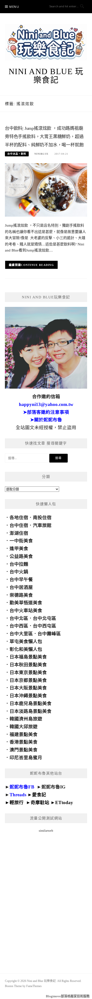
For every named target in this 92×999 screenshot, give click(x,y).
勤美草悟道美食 (26, 602)
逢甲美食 (19, 548)
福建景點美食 (24, 734)
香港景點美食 (24, 742)
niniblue (41, 153)
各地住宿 (19, 517)
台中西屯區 (44, 625)
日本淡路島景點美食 (31, 711)
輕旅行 (17, 802)
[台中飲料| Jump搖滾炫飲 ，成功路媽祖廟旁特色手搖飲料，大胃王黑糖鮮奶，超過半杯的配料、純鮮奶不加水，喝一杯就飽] (46, 190)
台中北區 (19, 618)
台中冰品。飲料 (16, 153)
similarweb (46, 830)
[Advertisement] (46, 897)
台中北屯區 (44, 618)
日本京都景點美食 (28, 680)
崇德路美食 (21, 595)
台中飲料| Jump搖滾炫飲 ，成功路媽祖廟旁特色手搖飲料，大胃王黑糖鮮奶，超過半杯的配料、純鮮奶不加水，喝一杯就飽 (44, 136)
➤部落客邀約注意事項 (46, 412)
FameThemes (34, 986)
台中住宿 (19, 525)
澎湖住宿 (19, 533)
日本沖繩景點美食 (28, 695)
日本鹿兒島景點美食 (31, 703)
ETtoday (64, 802)
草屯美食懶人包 (26, 641)
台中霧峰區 (49, 633)
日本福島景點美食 (28, 656)
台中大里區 (21, 633)
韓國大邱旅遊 (24, 726)
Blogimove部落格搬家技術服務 (68, 996)
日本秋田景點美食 (28, 664)
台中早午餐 (21, 579)
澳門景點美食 (24, 749)
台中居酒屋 (21, 587)
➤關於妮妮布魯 (46, 419)
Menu (14, 7)
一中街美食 (21, 540)
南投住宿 (42, 517)
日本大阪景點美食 (28, 687)
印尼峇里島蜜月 (26, 757)
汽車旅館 (42, 525)
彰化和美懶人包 (26, 649)
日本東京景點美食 (28, 672)
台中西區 (19, 625)
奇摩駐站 (40, 802)
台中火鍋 (19, 571)
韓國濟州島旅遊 (26, 718)
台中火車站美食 (26, 610)
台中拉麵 (19, 564)
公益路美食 (21, 556)
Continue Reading (37, 264)
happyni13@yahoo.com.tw (46, 404)
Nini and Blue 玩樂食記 (46, 75)
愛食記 (39, 794)
